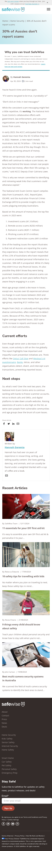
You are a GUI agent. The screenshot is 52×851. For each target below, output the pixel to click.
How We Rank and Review (35, 836)
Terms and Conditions (31, 817)
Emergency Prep (9, 772)
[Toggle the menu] (48, 9)
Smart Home (8, 758)
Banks (20, 362)
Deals (4, 726)
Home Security (17, 21)
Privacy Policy (19, 836)
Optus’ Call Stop (20, 358)
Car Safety (7, 761)
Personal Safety (9, 769)
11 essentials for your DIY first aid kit (23, 528)
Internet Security (10, 746)
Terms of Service (7, 836)
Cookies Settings (13, 820)
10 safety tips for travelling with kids (23, 576)
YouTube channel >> (32, 4)
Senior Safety (8, 742)
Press (4, 719)
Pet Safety (6, 765)
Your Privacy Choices (12, 839)
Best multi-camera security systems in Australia (22, 678)
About (5, 711)
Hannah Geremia (21, 77)
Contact (5, 715)
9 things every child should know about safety (21, 626)
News (4, 723)
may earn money (13, 1)
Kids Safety (7, 738)
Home (5, 21)
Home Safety (8, 749)
